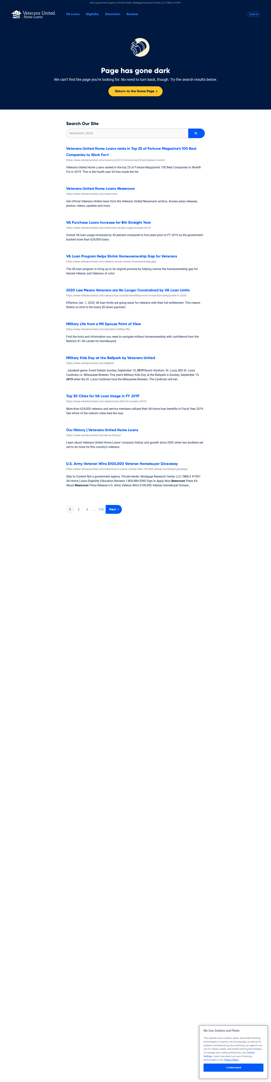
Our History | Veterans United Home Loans (102, 430)
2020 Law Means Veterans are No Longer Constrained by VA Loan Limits (128, 290)
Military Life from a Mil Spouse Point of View (103, 324)
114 (100, 509)
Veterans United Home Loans (100, 189)
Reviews (132, 14)
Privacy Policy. (231, 1059)
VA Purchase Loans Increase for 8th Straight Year (108, 222)
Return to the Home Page (134, 91)
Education (112, 14)
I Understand (233, 1067)
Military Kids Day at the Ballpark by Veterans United (110, 358)
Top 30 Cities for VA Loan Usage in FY (102, 396)
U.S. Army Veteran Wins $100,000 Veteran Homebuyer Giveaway (122, 464)
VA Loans (73, 14)
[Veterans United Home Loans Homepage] (33, 14)
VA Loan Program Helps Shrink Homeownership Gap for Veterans (121, 256)
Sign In (253, 14)
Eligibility (92, 14)
